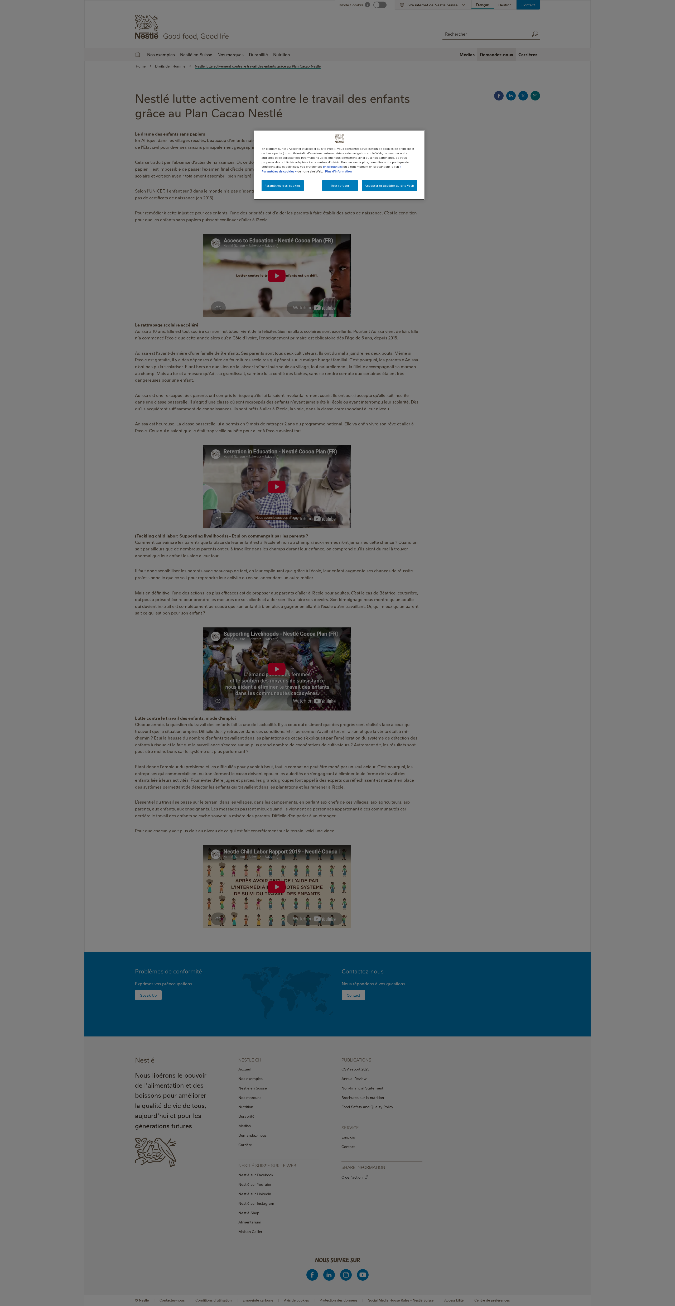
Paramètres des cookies (282, 186)
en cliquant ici (333, 167)
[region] (339, 165)
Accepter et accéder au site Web (389, 186)
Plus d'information (338, 171)
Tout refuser (340, 186)
